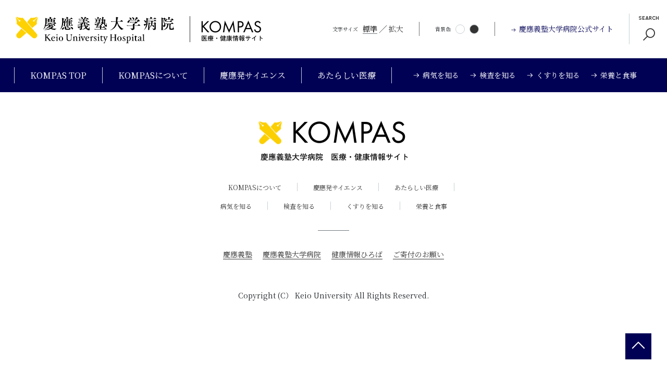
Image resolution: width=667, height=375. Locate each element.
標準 (370, 28)
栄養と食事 (431, 206)
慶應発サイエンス (253, 75)
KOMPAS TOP (58, 75)
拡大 (396, 28)
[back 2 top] (638, 346)
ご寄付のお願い (418, 254)
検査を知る (299, 206)
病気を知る (236, 206)
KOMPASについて (153, 75)
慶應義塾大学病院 (292, 254)
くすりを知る (365, 206)
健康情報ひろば (356, 254)
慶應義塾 (237, 254)
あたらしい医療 (346, 75)
